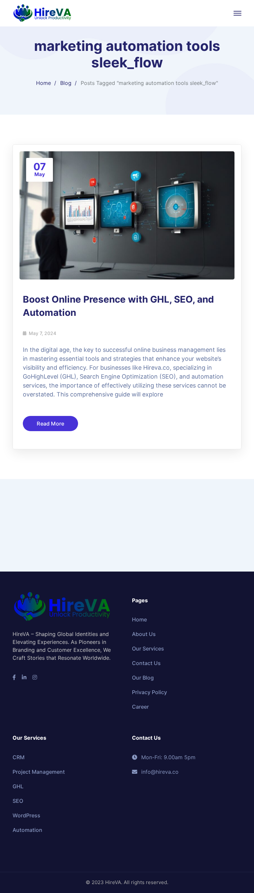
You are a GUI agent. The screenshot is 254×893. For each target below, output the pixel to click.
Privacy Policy (149, 692)
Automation (27, 830)
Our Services (148, 648)
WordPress (26, 815)
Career (140, 706)
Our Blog (143, 677)
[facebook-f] (14, 677)
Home (43, 83)
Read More (50, 423)
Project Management (39, 771)
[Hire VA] (42, 12)
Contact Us (146, 663)
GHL (18, 786)
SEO (18, 801)
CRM (18, 757)
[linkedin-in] (24, 677)
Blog (65, 83)
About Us (144, 634)
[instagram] (34, 677)
